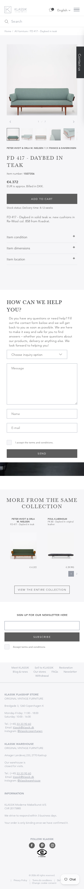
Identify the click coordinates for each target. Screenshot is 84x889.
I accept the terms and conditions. (34, 442)
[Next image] (73, 121)
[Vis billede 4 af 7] (54, 134)
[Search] (6, 21)
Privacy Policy (20, 880)
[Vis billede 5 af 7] (68, 134)
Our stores (39, 671)
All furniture (21, 31)
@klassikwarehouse (29, 780)
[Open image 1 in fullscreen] (42, 79)
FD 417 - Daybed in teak (43, 31)
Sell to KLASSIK (44, 667)
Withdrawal (42, 675)
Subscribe (42, 637)
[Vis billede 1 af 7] (13, 134)
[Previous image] (10, 121)
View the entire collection (42, 589)
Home (7, 31)
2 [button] (76, 573)
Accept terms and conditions (29, 647)
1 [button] (71, 573)
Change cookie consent (44, 883)
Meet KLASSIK (20, 667)
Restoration (66, 667)
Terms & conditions (42, 880)
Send (42, 453)
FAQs (55, 671)
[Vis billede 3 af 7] (40, 134)
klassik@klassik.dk (23, 727)
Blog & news (20, 671)
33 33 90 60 (24, 723)
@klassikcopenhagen (30, 731)
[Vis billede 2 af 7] (27, 134)
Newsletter (70, 671)
